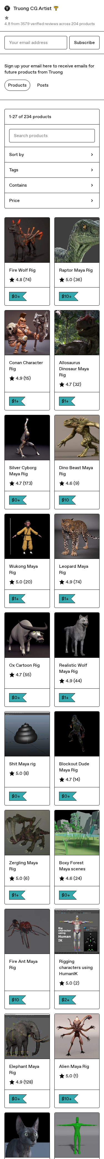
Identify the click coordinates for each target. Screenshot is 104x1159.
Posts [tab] (43, 85)
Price (14, 200)
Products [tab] (17, 85)
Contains (18, 185)
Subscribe (84, 42)
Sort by (16, 154)
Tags (13, 169)
